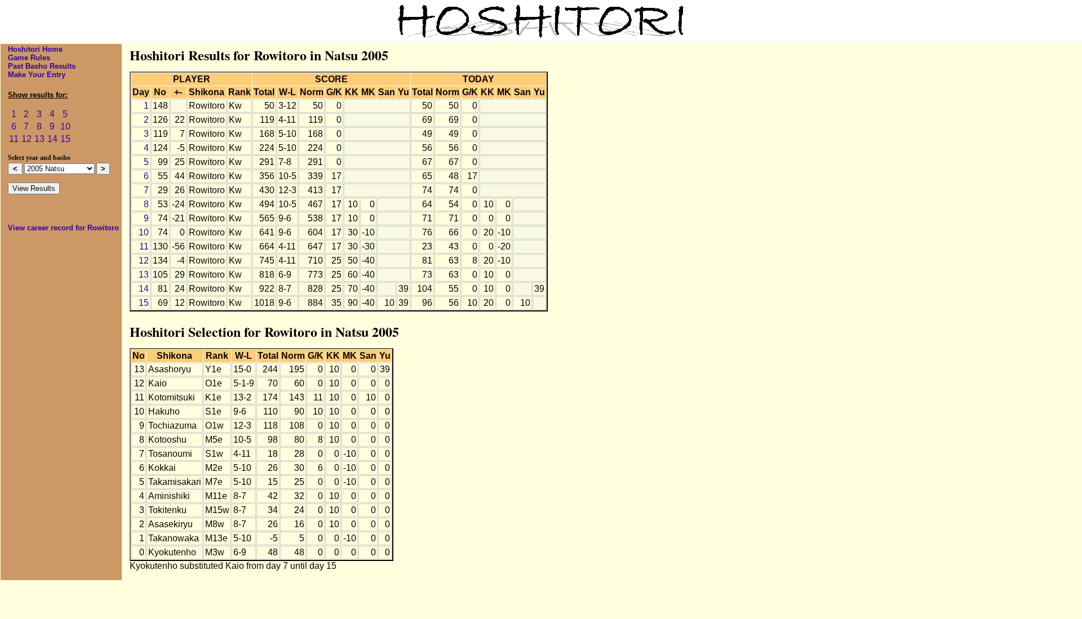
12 (26, 139)
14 (52, 139)
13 (39, 139)
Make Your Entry (36, 74)
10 (65, 126)
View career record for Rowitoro (63, 228)
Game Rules (29, 58)
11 (14, 139)
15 (65, 139)
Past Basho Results (42, 66)
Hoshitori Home (35, 49)
